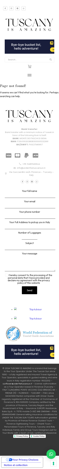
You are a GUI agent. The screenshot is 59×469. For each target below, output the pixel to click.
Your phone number (29, 211)
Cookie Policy (39, 436)
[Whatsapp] (24, 8)
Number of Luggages (29, 232)
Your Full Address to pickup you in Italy (29, 222)
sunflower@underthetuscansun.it (17, 383)
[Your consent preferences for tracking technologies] (53, 463)
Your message (29, 253)
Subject (29, 243)
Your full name (29, 191)
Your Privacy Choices (25, 459)
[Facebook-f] (5, 8)
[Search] (50, 60)
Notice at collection (16, 465)
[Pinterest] (17, 8)
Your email (29, 201)
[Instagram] (11, 8)
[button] (51, 454)
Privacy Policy (22, 436)
